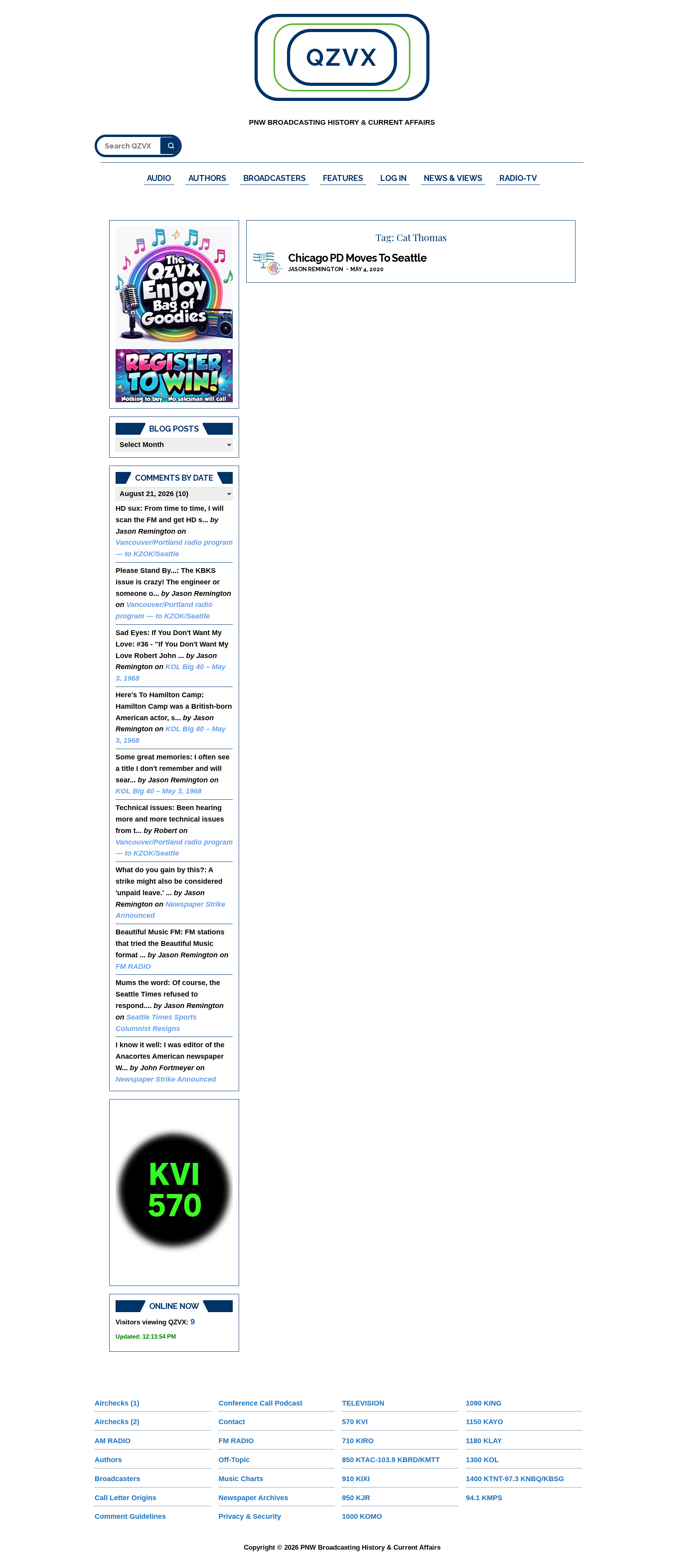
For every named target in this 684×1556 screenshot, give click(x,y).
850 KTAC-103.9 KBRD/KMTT (391, 1460)
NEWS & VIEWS (453, 178)
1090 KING (484, 1403)
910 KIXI (356, 1479)
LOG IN (393, 178)
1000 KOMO (362, 1516)
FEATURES (343, 178)
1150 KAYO (484, 1422)
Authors (108, 1460)
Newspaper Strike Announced (166, 1079)
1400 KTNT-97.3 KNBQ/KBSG (515, 1479)
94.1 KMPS (484, 1498)
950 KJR (356, 1498)
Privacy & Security (249, 1516)
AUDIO (159, 178)
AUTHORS (207, 178)
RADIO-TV (518, 178)
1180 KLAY (484, 1441)
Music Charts (240, 1479)
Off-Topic (234, 1460)
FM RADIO (133, 966)
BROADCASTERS (274, 178)
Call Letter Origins (125, 1498)
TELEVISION (363, 1403)
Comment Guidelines (130, 1516)
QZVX (342, 57)
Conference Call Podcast (260, 1403)
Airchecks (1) (117, 1403)
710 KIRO (358, 1441)
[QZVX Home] (174, 314)
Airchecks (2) (117, 1422)
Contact (231, 1422)
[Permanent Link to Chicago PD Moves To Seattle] (268, 264)
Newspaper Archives (253, 1498)
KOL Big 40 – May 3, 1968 (158, 791)
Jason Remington (315, 269)
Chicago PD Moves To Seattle (357, 258)
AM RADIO (113, 1441)
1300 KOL (482, 1460)
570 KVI (355, 1422)
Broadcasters (117, 1479)
